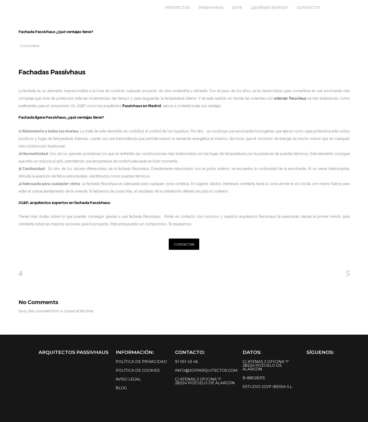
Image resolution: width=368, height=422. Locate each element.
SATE (237, 7)
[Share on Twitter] (27, 258)
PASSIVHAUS (211, 7)
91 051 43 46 (186, 361)
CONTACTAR (184, 244)
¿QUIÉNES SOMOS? (269, 7)
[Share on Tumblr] (35, 258)
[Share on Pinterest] (42, 258)
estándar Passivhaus (290, 98)
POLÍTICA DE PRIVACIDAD (141, 361)
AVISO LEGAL (128, 379)
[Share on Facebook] (20, 258)
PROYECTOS (177, 7)
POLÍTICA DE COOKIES (138, 370)
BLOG (121, 387)
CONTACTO (308, 7)
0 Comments (29, 46)
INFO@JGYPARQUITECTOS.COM (206, 370)
